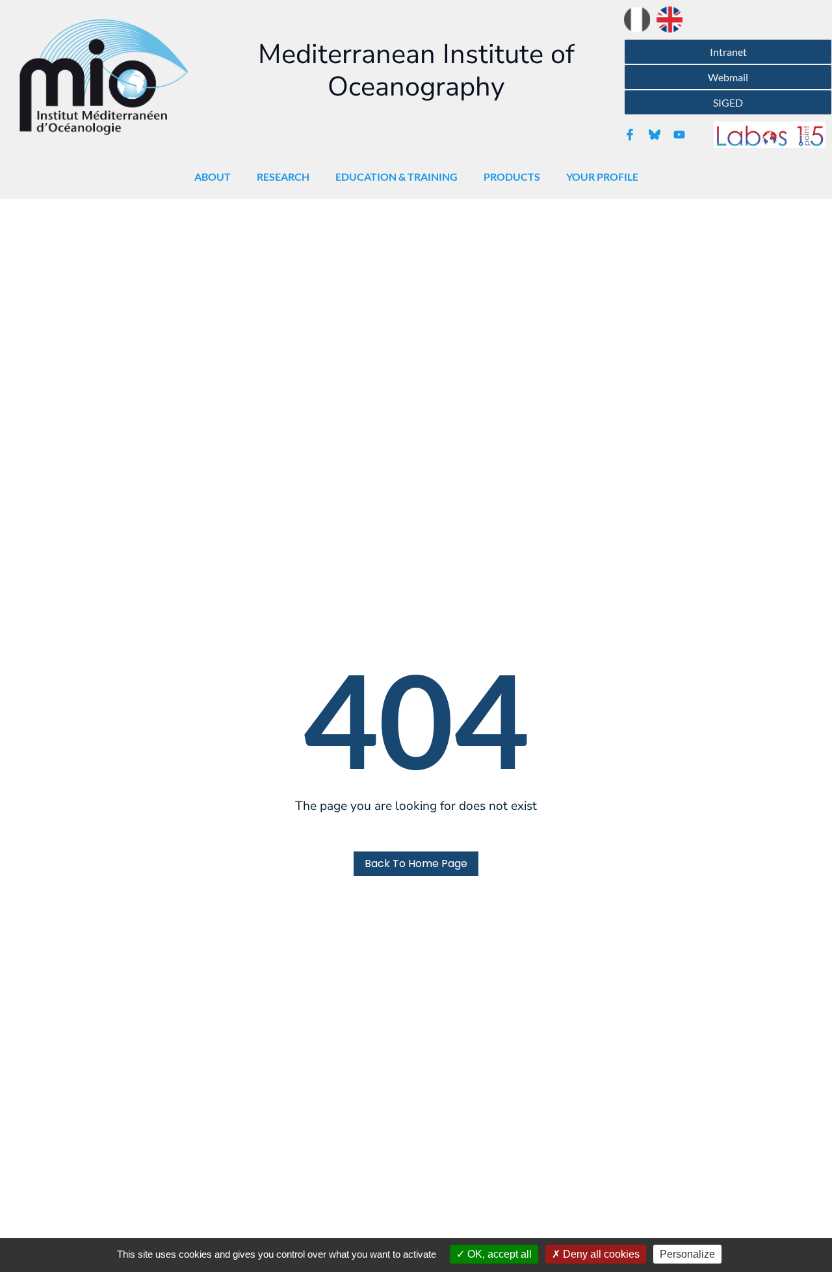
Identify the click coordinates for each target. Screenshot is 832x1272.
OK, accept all (498, 1254)
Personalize (687, 1254)
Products (512, 176)
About (212, 176)
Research (283, 176)
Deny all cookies (600, 1254)
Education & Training (396, 176)
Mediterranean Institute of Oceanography (416, 70)
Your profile (602, 176)
